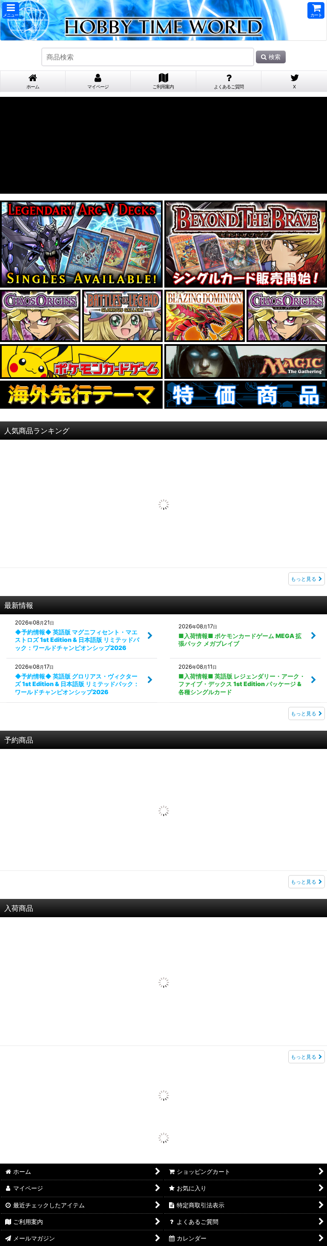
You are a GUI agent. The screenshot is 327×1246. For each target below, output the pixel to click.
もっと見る (303, 499)
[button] (10, 10)
